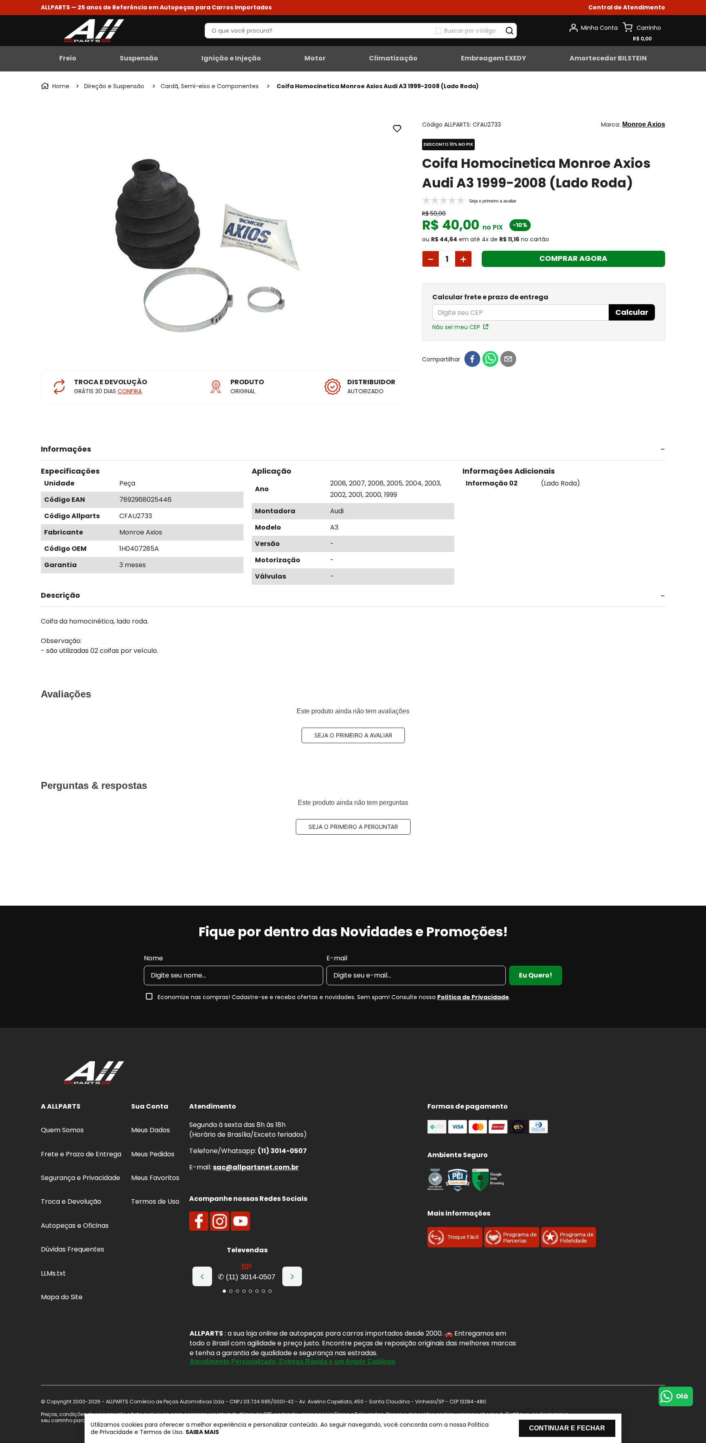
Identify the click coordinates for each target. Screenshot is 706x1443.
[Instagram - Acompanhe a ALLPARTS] (219, 1221)
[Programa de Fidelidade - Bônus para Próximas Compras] (568, 1245)
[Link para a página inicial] (56, 86)
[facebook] (472, 359)
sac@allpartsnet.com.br (256, 1167)
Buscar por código (470, 30)
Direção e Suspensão (114, 86)
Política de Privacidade (473, 997)
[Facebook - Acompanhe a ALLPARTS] (198, 1221)
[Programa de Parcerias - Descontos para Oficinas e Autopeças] (511, 1245)
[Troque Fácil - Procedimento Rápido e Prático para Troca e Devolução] (455, 1245)
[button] (626, 7)
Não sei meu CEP (456, 327)
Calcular (631, 312)
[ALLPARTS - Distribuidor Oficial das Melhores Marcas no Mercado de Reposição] (94, 1073)
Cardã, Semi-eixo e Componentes (210, 86)
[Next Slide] (292, 1276)
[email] (508, 359)
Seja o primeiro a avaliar (353, 735)
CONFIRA (130, 391)
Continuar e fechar (567, 1428)
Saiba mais (202, 1432)
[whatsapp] (490, 359)
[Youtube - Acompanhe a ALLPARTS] (240, 1221)
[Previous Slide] (202, 1276)
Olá (682, 1396)
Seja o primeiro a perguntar (353, 826)
